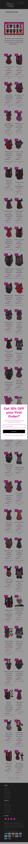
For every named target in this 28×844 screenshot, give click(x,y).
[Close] (25, 406)
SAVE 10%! (14, 431)
